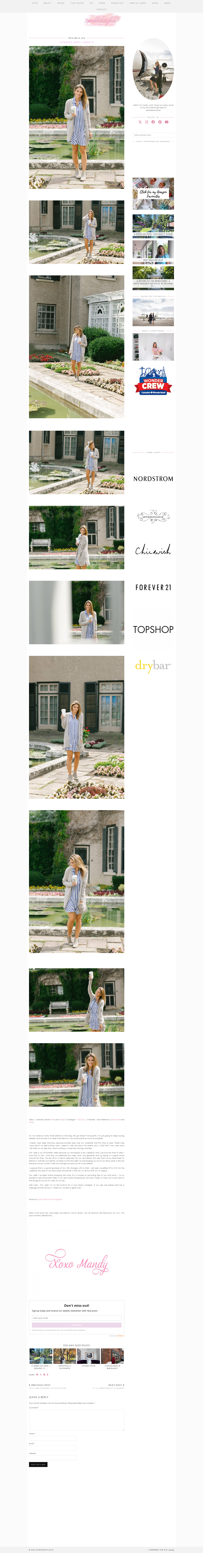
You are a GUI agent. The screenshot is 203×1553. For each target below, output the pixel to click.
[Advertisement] (156, 426)
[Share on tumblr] (47, 1375)
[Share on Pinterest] (44, 1375)
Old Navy (81, 1119)
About (167, 3)
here (53, 1119)
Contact (101, 9)
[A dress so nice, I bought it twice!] (41, 1356)
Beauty (47, 3)
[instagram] (146, 122)
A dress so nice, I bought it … (40, 1367)
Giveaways (117, 3)
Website (32, 1453)
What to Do (77, 3)
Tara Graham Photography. (50, 1199)
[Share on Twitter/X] (41, 1375)
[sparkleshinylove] (101, 15)
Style (35, 3)
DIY (91, 3)
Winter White (88, 1366)
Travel (61, 3)
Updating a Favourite (64, 1367)
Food (102, 3)
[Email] (166, 122)
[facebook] (153, 122)
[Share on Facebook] (37, 1375)
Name (32, 1433)
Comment (34, 1408)
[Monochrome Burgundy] (112, 1356)
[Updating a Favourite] (64, 1356)
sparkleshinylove (44, 1550)
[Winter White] (88, 1356)
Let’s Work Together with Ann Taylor (47, 1386)
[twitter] (140, 122)
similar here (115, 1119)
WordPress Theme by (161, 1550)
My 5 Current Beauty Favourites (108, 1386)
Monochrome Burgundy (112, 1367)
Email (32, 1443)
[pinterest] (160, 122)
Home (155, 3)
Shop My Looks (138, 3)
